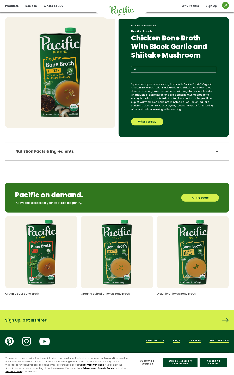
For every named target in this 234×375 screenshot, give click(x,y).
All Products (200, 197)
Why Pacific (190, 6)
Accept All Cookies (213, 362)
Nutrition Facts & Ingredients (44, 151)
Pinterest (9, 341)
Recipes (31, 6)
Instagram (26, 341)
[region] (117, 364)
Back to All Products (145, 25)
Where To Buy (53, 6)
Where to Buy (147, 121)
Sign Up (211, 6)
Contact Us (155, 340)
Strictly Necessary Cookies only (180, 362)
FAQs (176, 340)
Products (12, 6)
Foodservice (219, 340)
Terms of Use (13, 371)
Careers (195, 340)
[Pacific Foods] (125, 12)
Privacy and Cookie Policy (98, 368)
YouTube (44, 341)
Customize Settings (91, 364)
